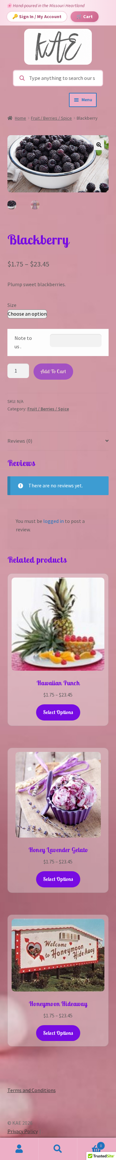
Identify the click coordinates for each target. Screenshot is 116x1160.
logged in (53, 521)
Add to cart (53, 371)
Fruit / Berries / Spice (51, 118)
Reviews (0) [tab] (19, 441)
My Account (19, 1149)
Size (11, 305)
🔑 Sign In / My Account (37, 16)
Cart (89, 1143)
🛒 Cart (84, 16)
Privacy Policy (22, 1131)
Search (58, 1149)
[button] (99, 145)
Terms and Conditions (31, 1090)
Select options (58, 712)
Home (20, 118)
